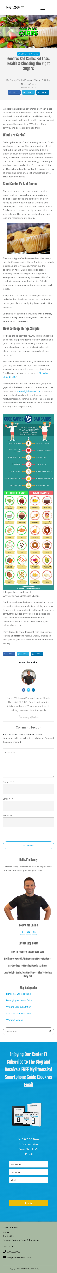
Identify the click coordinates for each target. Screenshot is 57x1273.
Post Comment (29, 845)
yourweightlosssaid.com (29, 391)
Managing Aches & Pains (19, 1000)
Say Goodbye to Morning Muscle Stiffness (27, 965)
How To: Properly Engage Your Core (27, 951)
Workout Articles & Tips (18, 1013)
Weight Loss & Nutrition (18, 1006)
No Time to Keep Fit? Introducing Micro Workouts (27, 958)
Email (8, 798)
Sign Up (28, 1203)
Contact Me (8, 1236)
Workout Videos (14, 1019)
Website (7, 815)
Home (6, 1232)
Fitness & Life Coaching (18, 993)
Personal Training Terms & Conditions (21, 1240)
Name (8, 782)
